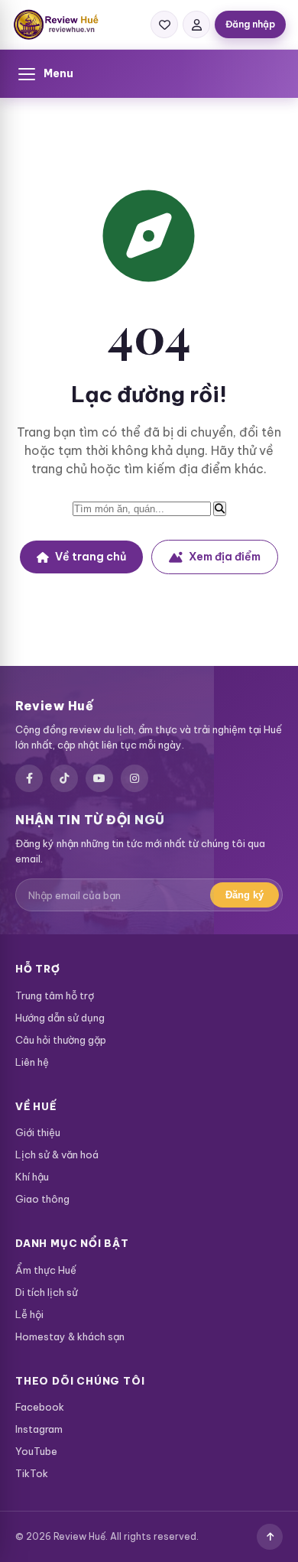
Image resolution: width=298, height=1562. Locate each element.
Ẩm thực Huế (45, 1270)
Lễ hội (29, 1314)
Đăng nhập (250, 24)
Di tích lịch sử (46, 1292)
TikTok (31, 1473)
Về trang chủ (90, 556)
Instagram (39, 1429)
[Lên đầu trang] (270, 1537)
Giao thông (42, 1199)
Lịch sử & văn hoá (57, 1154)
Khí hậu (32, 1177)
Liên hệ (32, 1062)
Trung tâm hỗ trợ (54, 995)
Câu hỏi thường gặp (60, 1040)
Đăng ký (244, 895)
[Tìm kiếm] (219, 509)
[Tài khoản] (196, 24)
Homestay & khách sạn (70, 1336)
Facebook (39, 1407)
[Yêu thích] (164, 24)
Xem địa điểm (225, 556)
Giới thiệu (37, 1132)
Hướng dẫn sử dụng (60, 1018)
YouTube (36, 1451)
